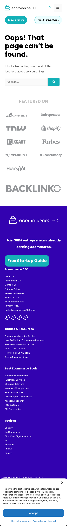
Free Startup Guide (27, 261)
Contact (52, 521)
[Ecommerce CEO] (21, 7)
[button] (62, 482)
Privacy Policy (39, 521)
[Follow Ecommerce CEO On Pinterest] (25, 317)
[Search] (54, 82)
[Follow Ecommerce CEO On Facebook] (19, 317)
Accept (33, 513)
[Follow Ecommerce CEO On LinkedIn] (7, 317)
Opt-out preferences (21, 521)
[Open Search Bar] (50, 8)
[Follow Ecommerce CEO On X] (13, 317)
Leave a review (16, 20)
